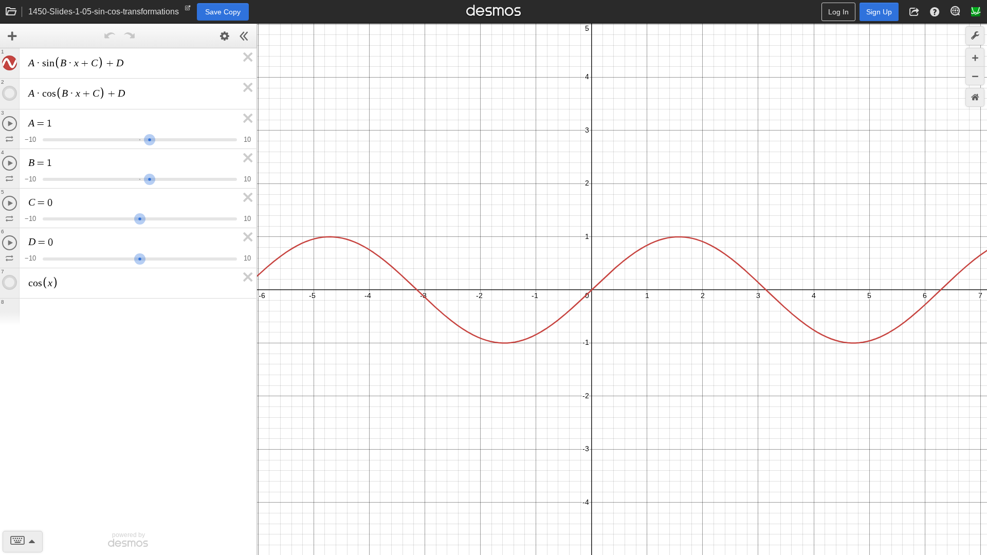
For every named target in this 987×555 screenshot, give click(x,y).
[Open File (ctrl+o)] (11, 12)
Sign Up (879, 12)
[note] (188, 10)
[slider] (149, 138)
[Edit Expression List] (224, 36)
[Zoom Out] (975, 76)
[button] (914, 12)
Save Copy (223, 12)
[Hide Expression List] (244, 36)
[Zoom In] (975, 57)
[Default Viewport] (974, 97)
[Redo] (129, 36)
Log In (838, 12)
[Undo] (110, 36)
